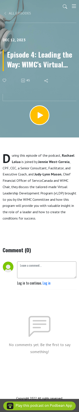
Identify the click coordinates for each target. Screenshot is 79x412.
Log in (46, 283)
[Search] (65, 6)
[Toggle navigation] (74, 6)
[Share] (46, 80)
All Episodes (19, 13)
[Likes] (4, 80)
